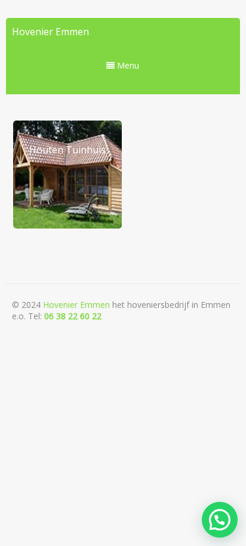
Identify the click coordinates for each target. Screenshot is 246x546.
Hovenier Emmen (50, 31)
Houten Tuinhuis (67, 149)
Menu (127, 65)
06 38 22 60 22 (73, 316)
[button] (220, 520)
